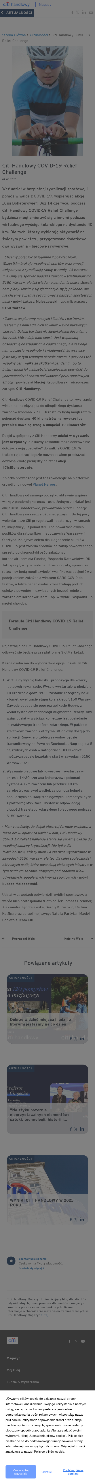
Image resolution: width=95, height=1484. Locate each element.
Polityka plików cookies (73, 1471)
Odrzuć (47, 1472)
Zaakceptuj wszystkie (20, 1471)
